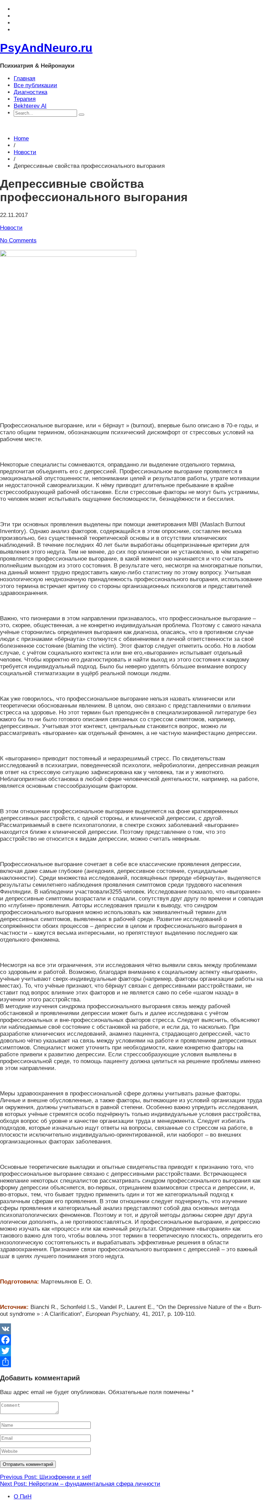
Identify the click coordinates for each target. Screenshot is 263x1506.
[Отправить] (131, 1361)
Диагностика (30, 92)
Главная (24, 78)
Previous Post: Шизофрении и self (45, 1477)
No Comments (18, 240)
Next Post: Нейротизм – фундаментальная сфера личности (80, 1484)
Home (21, 138)
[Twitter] (131, 1350)
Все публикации (35, 85)
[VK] (131, 1328)
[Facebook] (131, 1339)
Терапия (25, 99)
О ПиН (23, 1496)
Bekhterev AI (30, 106)
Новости (25, 152)
